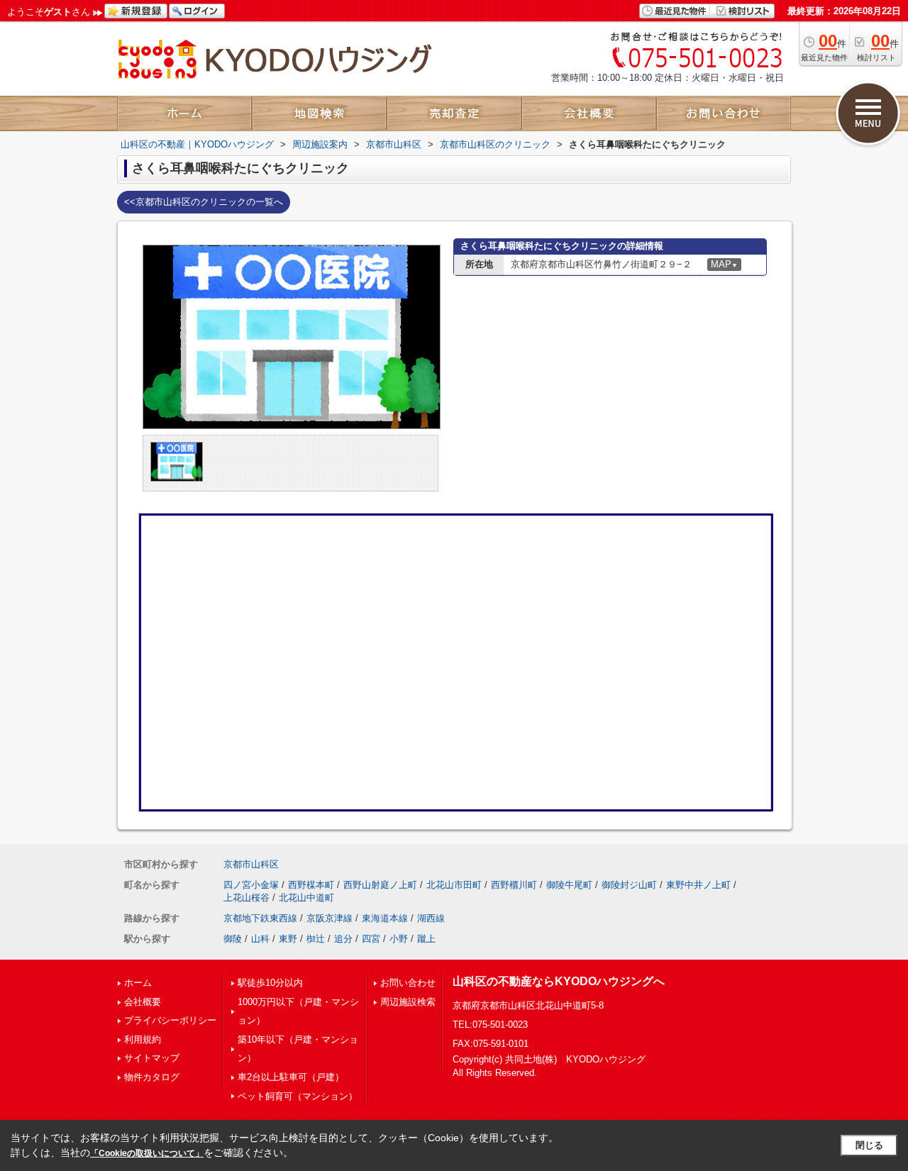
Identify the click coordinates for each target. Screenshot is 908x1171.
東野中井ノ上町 (698, 884)
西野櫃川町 (514, 884)
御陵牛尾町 (569, 884)
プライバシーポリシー (170, 1020)
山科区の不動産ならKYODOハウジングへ (559, 981)
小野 (398, 938)
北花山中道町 (306, 897)
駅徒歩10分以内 (270, 982)
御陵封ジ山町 (629, 884)
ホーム (138, 982)
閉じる (869, 1145)
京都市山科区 (251, 864)
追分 (343, 938)
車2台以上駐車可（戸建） (291, 1077)
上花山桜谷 (246, 897)
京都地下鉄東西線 (260, 918)
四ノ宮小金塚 (251, 884)
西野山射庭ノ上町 (380, 884)
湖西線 (431, 918)
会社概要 (142, 1002)
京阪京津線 (329, 918)
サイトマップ (151, 1058)
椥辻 (315, 938)
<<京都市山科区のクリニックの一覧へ (203, 201)
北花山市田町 (454, 884)
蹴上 (426, 938)
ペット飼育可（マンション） (298, 1096)
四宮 (371, 938)
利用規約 (142, 1039)
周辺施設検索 (408, 1002)
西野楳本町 (311, 884)
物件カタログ (151, 1077)
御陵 (232, 938)
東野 (288, 938)
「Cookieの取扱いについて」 (147, 1153)
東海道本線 (385, 918)
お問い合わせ (408, 982)
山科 (260, 938)
